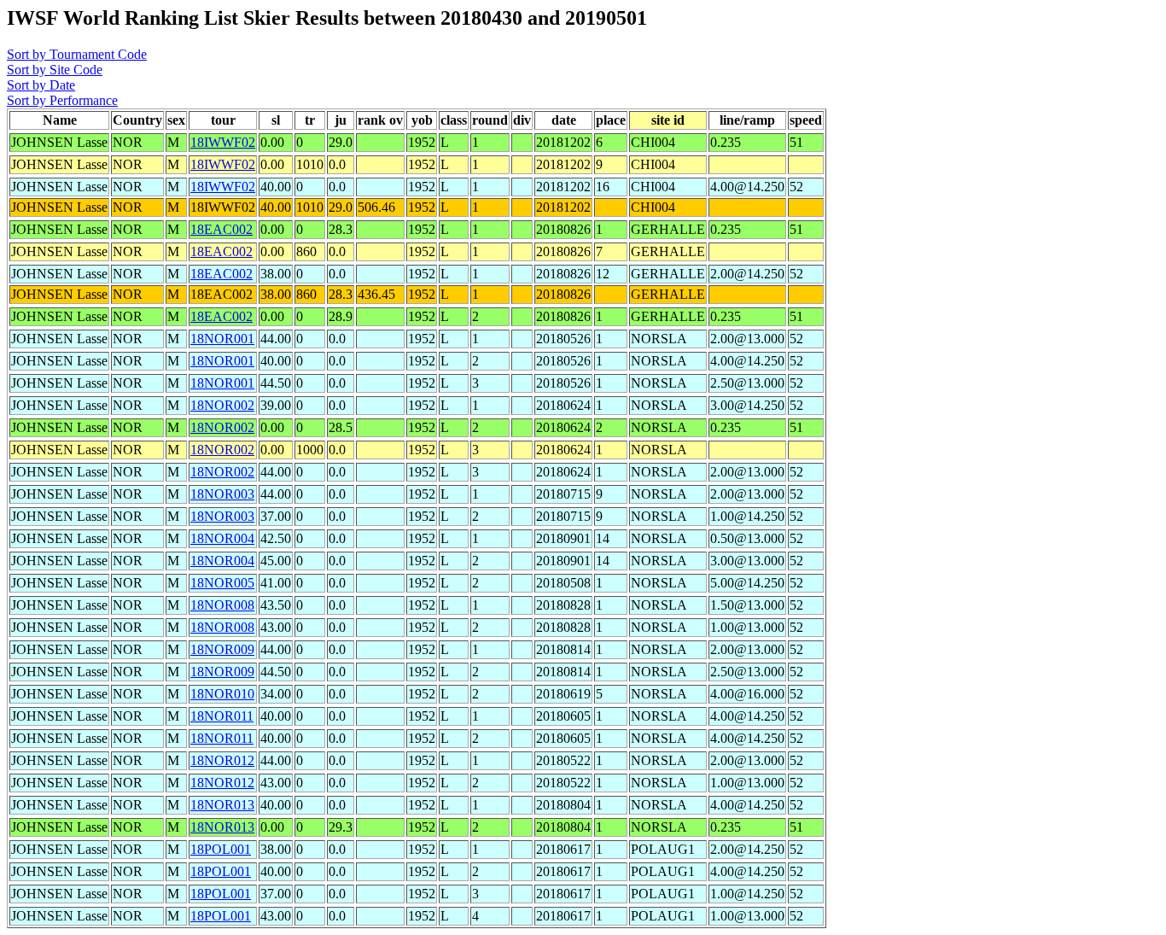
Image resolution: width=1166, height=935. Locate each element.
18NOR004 (222, 538)
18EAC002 (221, 229)
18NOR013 (222, 805)
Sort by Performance (62, 100)
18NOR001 (222, 338)
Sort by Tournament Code (77, 54)
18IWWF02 (222, 142)
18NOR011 (222, 716)
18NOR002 (222, 405)
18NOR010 (222, 694)
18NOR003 (222, 494)
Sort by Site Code (54, 69)
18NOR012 (222, 760)
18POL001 (220, 849)
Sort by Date (41, 85)
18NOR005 (222, 583)
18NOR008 (222, 605)
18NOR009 (222, 649)
